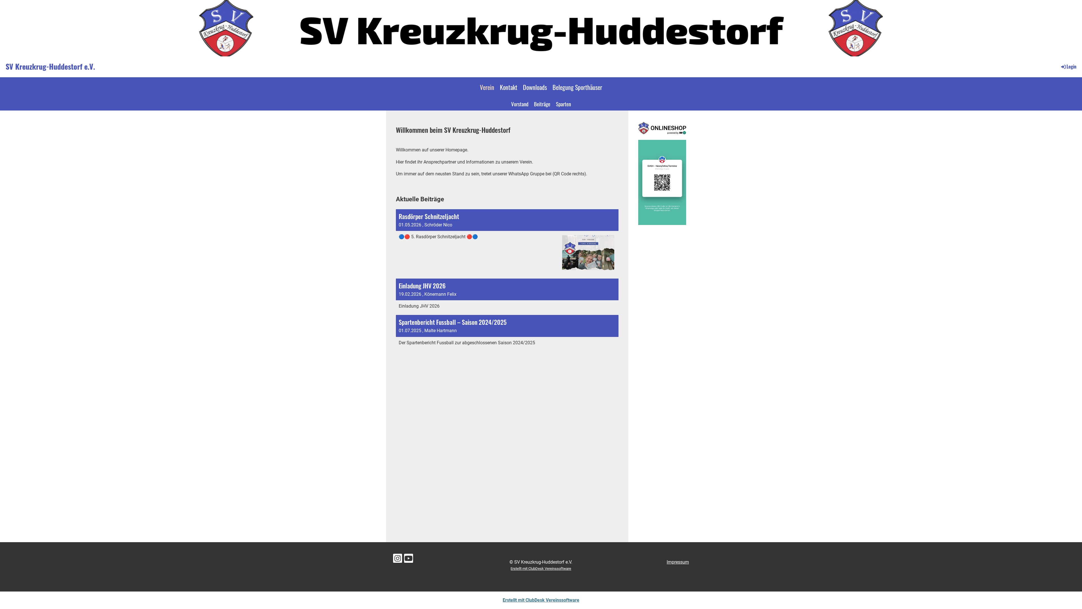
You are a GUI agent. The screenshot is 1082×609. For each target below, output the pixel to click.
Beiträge (542, 104)
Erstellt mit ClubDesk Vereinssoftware (541, 568)
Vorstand (519, 104)
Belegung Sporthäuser (577, 87)
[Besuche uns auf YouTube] (408, 559)
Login (1071, 66)
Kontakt (508, 87)
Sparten (563, 104)
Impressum (678, 562)
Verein (487, 87)
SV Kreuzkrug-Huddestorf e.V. (50, 66)
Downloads (535, 87)
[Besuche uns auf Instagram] (397, 559)
